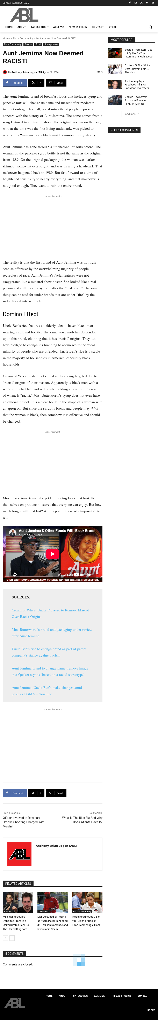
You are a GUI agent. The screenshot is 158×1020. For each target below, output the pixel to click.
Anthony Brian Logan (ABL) (28, 72)
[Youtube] (152, 3)
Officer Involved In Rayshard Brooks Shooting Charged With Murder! (23, 822)
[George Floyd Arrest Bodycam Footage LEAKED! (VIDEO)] (115, 100)
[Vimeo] (147, 3)
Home (6, 38)
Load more (130, 114)
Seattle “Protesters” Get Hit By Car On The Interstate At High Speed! (139, 53)
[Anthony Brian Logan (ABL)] (5, 72)
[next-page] (12, 938)
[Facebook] (130, 3)
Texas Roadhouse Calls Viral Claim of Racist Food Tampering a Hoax (86, 921)
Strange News (51, 44)
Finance (28, 44)
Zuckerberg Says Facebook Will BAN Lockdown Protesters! (137, 85)
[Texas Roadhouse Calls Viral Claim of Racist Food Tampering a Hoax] (87, 903)
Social (38, 44)
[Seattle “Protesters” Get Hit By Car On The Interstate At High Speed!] (115, 53)
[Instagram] (135, 3)
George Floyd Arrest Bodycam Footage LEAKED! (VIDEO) (136, 100)
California (44, 911)
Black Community (23, 38)
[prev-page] (5, 938)
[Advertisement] (52, 227)
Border (7, 911)
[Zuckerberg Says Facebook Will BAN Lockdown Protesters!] (115, 85)
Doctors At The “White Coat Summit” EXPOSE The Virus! (137, 69)
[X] (141, 3)
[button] (150, 27)
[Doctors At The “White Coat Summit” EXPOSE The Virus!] (115, 69)
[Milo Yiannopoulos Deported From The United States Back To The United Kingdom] (18, 903)
